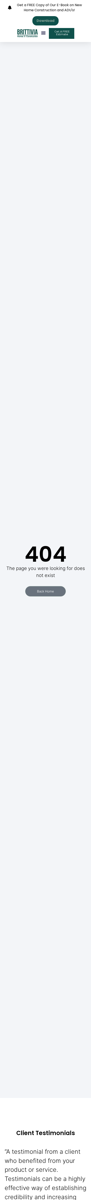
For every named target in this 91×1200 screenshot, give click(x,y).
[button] (43, 32)
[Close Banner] (87, 4)
